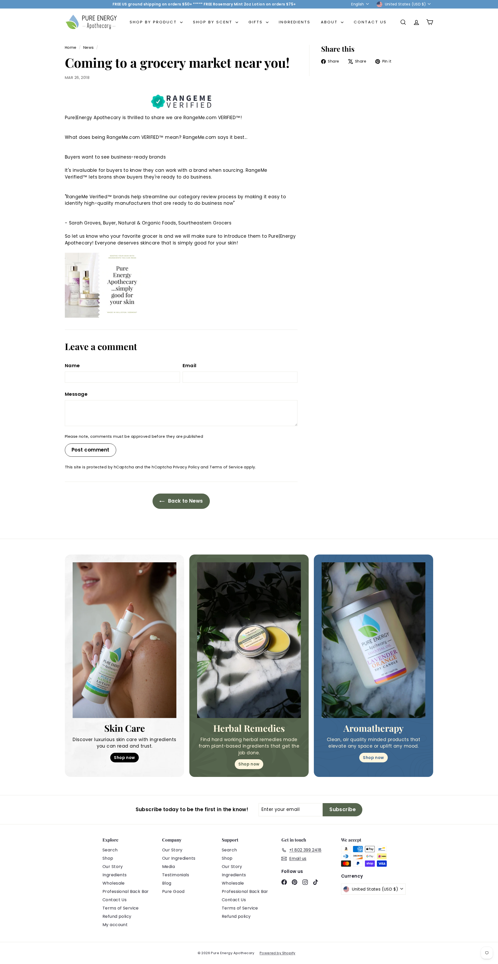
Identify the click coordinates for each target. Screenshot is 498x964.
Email (190, 365)
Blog (166, 883)
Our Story (112, 867)
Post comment (90, 449)
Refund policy (117, 916)
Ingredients (294, 22)
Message (76, 394)
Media (168, 867)
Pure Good (173, 891)
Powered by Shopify (277, 953)
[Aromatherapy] (373, 640)
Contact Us (370, 22)
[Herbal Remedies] (249, 640)
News (88, 47)
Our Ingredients (178, 858)
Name (72, 365)
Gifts (256, 22)
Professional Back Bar (125, 891)
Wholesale (113, 883)
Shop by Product (154, 22)
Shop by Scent (213, 22)
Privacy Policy (186, 467)
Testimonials (175, 875)
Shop (107, 858)
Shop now (124, 757)
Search (110, 850)
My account (115, 925)
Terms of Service (226, 467)
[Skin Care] (124, 640)
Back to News (185, 500)
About (330, 22)
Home (71, 47)
